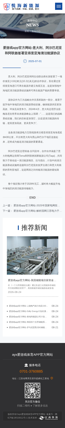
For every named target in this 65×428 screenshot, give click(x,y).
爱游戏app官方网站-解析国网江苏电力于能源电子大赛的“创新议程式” (38, 210)
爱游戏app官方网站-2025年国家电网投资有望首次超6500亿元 (38, 205)
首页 (27, 31)
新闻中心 (36, 31)
